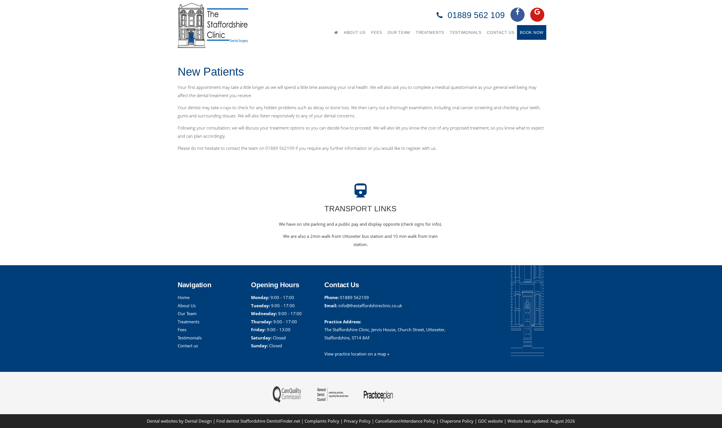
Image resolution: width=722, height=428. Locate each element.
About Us (355, 32)
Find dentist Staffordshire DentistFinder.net (258, 421)
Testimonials (465, 32)
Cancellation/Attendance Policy (405, 421)
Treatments (430, 32)
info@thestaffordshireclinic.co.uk (370, 305)
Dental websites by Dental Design (179, 421)
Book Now (531, 32)
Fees (376, 32)
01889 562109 (354, 297)
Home (184, 297)
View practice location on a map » (356, 354)
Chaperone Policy (457, 421)
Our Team (399, 32)
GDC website (490, 421)
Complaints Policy (322, 421)
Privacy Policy (357, 421)
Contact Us (500, 32)
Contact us (188, 345)
